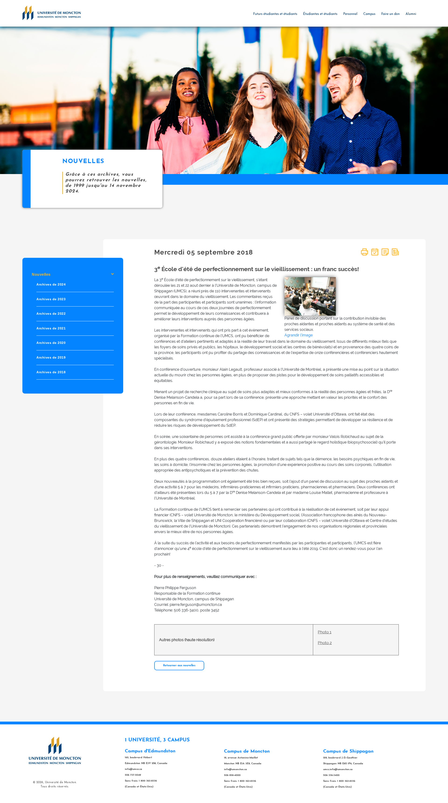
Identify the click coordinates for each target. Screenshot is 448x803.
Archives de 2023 (51, 299)
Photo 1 (324, 632)
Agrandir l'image (298, 335)
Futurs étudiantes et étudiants (275, 14)
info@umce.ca (133, 769)
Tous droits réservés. (55, 786)
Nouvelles (41, 274)
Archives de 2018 (51, 372)
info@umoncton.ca (235, 769)
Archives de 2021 (51, 328)
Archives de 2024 (51, 284)
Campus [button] (369, 14)
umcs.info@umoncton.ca (338, 769)
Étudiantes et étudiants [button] (320, 14)
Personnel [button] (350, 14)
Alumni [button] (411, 14)
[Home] (51, 13)
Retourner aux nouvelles (179, 665)
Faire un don (390, 14)
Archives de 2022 (51, 313)
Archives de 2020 (51, 343)
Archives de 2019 (51, 357)
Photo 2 (325, 642)
